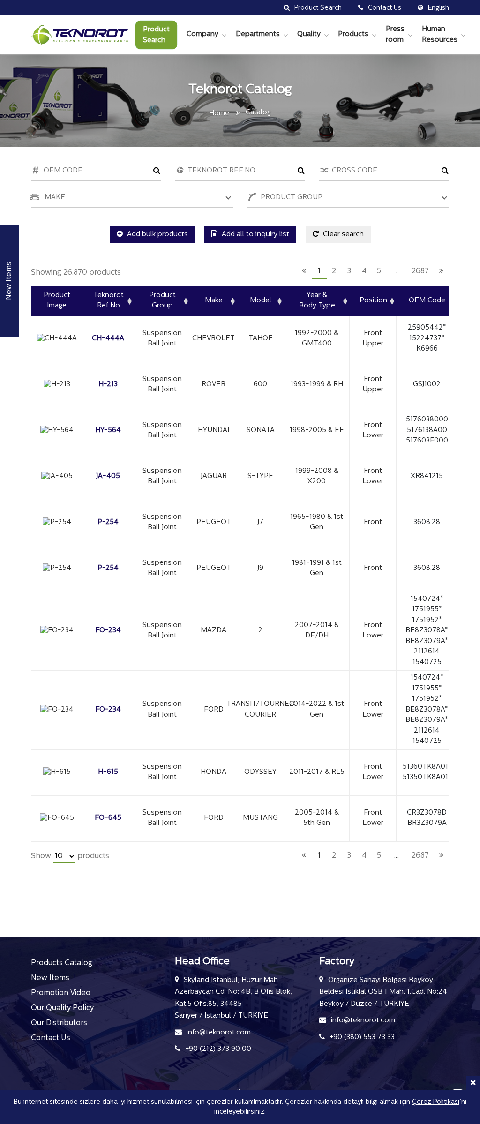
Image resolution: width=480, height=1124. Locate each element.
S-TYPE (260, 476)
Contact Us (50, 1038)
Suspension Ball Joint (162, 339)
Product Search (156, 35)
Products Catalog (61, 963)
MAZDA (213, 630)
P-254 (108, 522)
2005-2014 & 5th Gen (317, 818)
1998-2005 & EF (317, 430)
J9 (260, 568)
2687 (420, 271)
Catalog (258, 112)
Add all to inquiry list (254, 234)
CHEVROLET (213, 338)
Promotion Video (60, 993)
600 (260, 384)
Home (219, 113)
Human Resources (440, 35)
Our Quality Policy (62, 1008)
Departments (258, 34)
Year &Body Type (317, 301)
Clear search (342, 234)
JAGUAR (214, 476)
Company (202, 34)
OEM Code (427, 300)
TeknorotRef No (108, 301)
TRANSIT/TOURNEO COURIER (260, 710)
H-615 (108, 772)
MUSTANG (260, 818)
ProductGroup (162, 301)
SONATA (261, 430)
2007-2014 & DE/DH (317, 631)
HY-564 (108, 430)
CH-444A (108, 338)
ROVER (213, 384)
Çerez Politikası (435, 1102)
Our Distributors (59, 1023)
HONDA (213, 772)
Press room (395, 35)
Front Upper (372, 339)
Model (260, 300)
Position (373, 300)
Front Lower (372, 431)
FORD (214, 709)
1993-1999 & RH (317, 384)
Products (353, 34)
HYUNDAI (213, 430)
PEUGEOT (213, 522)
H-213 (108, 384)
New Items (50, 978)
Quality (309, 34)
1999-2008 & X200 (316, 477)
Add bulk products (156, 234)
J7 (260, 522)
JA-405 (108, 476)
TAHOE (260, 338)
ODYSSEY (260, 772)
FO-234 (108, 630)
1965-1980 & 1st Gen (316, 523)
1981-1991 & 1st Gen (317, 568)
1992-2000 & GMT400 (316, 339)
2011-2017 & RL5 (317, 772)
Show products (70, 856)
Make (214, 300)
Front (373, 522)
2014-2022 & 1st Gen (316, 710)
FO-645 (108, 818)
